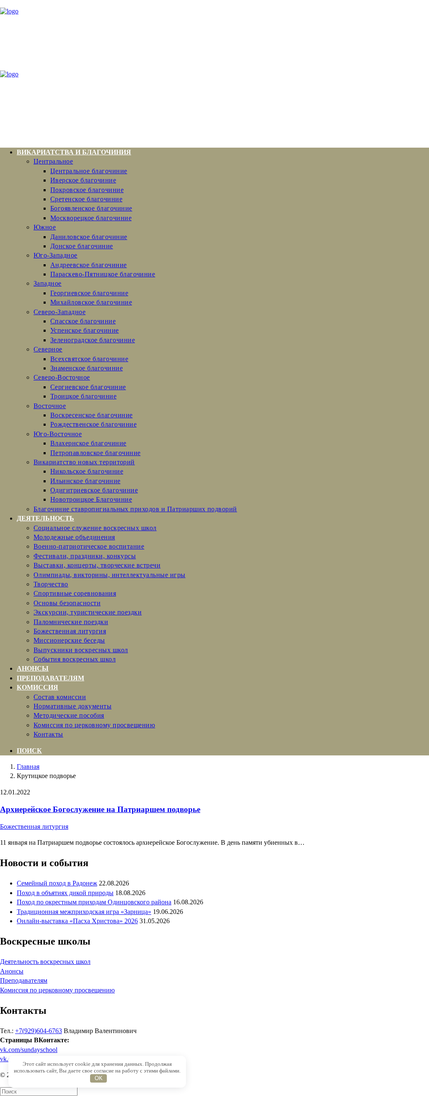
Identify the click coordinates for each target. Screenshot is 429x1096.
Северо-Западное (59, 311)
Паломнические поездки (71, 621)
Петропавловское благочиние (95, 452)
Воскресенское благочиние (91, 415)
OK (99, 1078)
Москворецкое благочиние (91, 217)
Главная (28, 766)
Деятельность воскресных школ (45, 961)
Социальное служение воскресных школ (95, 527)
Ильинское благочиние (85, 480)
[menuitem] (223, 331)
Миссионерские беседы (69, 640)
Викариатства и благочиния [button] (74, 152)
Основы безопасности (67, 603)
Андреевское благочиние (88, 264)
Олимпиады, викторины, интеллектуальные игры (110, 574)
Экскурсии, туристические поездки (88, 612)
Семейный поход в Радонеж (57, 883)
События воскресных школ (75, 659)
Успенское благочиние (84, 330)
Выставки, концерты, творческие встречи (97, 565)
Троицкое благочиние (83, 396)
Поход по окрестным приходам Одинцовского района (94, 902)
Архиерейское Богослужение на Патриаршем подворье (100, 809)
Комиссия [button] (37, 687)
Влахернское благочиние (88, 443)
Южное (45, 227)
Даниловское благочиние (88, 236)
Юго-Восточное (58, 433)
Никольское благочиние (86, 471)
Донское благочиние (81, 246)
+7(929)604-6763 (38, 1030)
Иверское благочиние (83, 180)
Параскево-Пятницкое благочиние (102, 274)
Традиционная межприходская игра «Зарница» (84, 911)
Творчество (51, 584)
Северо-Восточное (62, 377)
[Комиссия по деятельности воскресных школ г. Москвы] (214, 70)
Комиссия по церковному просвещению (94, 725)
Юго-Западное (56, 255)
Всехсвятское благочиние (89, 358)
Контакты (48, 734)
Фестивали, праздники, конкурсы (85, 556)
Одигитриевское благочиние (94, 490)
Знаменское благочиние (86, 368)
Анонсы (33, 668)
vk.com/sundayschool (28, 1049)
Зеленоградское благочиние (92, 340)
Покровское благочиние (87, 189)
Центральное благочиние (88, 170)
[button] (29, 750)
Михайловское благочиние (91, 302)
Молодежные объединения (74, 537)
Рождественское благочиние (93, 424)
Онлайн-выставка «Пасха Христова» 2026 (77, 920)
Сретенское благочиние (86, 199)
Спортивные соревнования (75, 593)
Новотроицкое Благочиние (91, 499)
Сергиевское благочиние (88, 386)
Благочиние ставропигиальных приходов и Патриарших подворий (135, 509)
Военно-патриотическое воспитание (89, 546)
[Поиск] (39, 1091)
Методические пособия (69, 715)
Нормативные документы (72, 706)
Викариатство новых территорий (84, 462)
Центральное (53, 161)
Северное (48, 349)
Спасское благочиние (83, 321)
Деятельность (45, 518)
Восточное (50, 405)
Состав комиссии (60, 696)
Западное (48, 283)
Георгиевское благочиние (89, 293)
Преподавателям (50, 678)
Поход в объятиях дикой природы (65, 892)
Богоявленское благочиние (91, 208)
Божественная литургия (70, 631)
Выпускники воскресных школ (81, 649)
